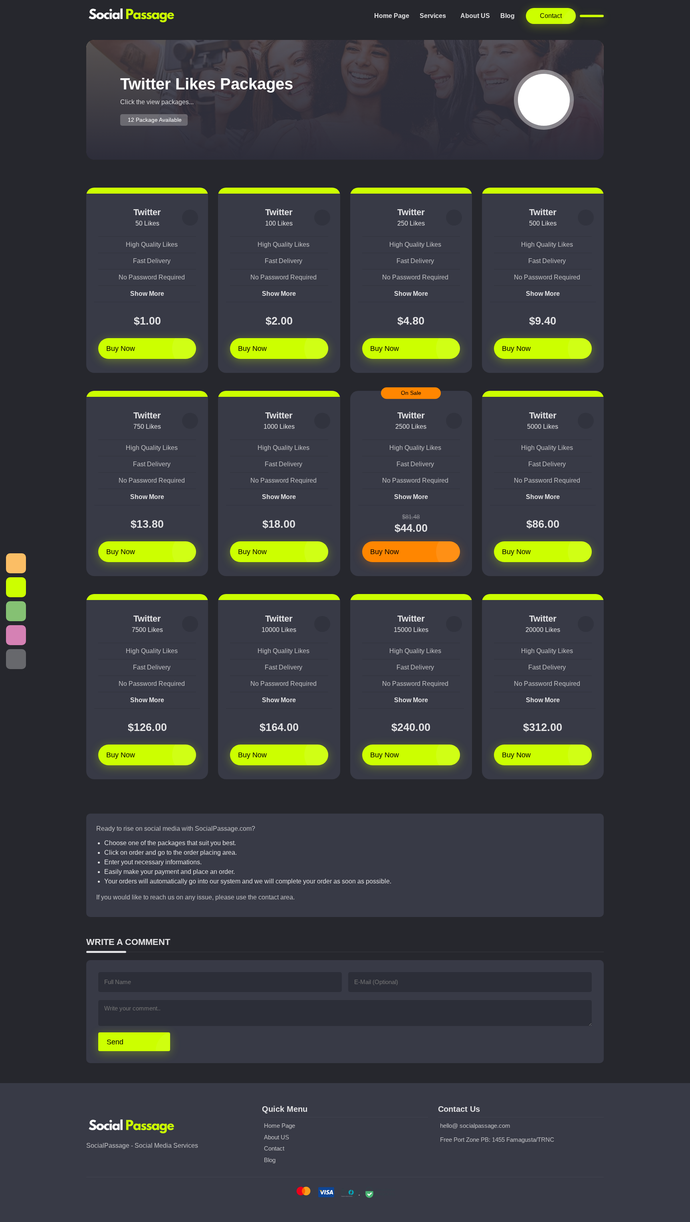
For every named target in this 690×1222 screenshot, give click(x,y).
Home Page (391, 15)
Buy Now (120, 349)
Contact (551, 15)
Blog (507, 15)
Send (115, 1042)
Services (433, 15)
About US (475, 15)
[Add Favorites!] (190, 218)
